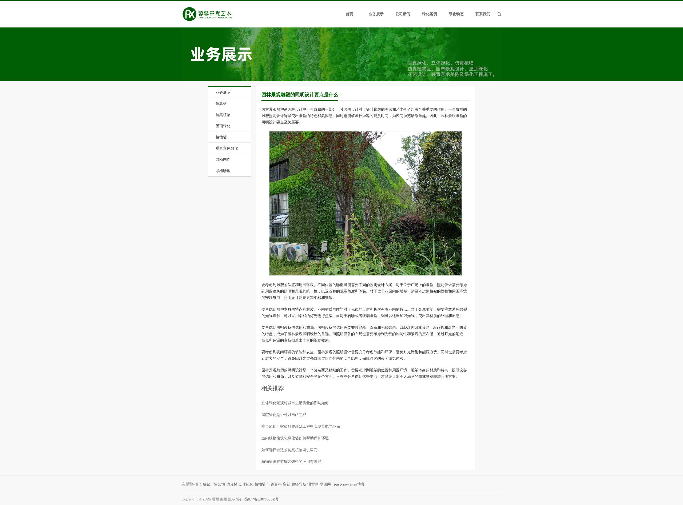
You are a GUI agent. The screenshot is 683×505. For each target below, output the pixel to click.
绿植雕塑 (223, 171)
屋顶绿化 (223, 126)
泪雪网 (313, 484)
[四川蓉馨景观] (207, 14)
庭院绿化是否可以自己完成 (283, 414)
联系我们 (482, 14)
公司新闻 (402, 14)
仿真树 (221, 103)
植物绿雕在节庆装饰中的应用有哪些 (291, 461)
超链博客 (357, 484)
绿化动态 (456, 14)
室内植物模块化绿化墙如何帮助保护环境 (295, 438)
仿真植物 (223, 115)
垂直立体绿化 (227, 148)
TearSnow (340, 484)
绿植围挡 (223, 159)
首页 (349, 14)
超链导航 (298, 484)
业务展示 (376, 14)
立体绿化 (246, 484)
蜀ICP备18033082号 (261, 499)
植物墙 (221, 137)
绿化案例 (429, 14)
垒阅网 (325, 484)
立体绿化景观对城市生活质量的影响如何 (295, 403)
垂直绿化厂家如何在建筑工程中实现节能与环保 (300, 426)
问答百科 (274, 484)
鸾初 (286, 484)
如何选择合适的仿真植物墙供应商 (289, 450)
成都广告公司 (214, 484)
